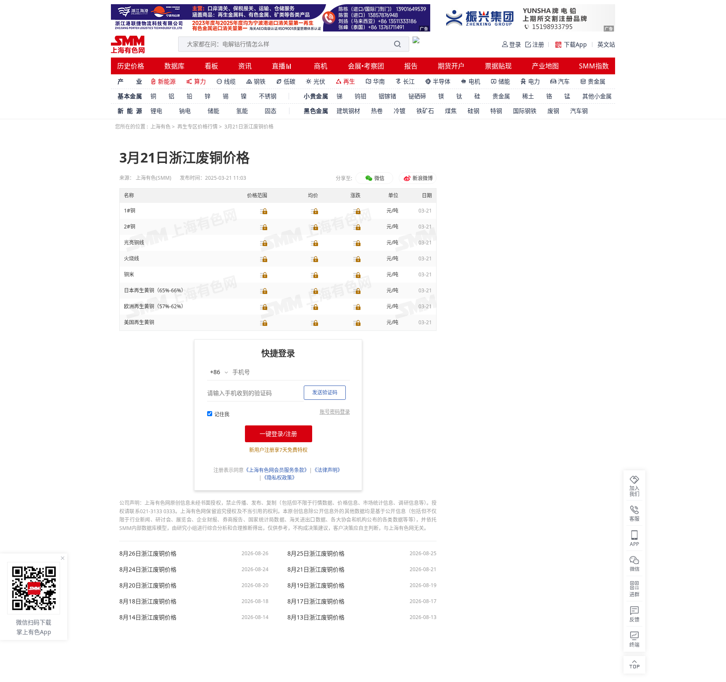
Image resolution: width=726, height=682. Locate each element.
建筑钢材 (348, 111)
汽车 (560, 81)
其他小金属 (597, 96)
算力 (196, 81)
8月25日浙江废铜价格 (316, 553)
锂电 (156, 111)
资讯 (245, 66)
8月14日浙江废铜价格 (147, 617)
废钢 (553, 111)
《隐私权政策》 (279, 477)
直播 (279, 66)
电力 (530, 81)
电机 (470, 81)
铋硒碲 (417, 96)
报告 (411, 66)
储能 (500, 81)
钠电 (185, 111)
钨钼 (360, 96)
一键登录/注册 (278, 434)
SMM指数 (594, 66)
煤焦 (451, 111)
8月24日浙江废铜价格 (147, 569)
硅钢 (473, 111)
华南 (375, 81)
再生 (345, 81)
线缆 (226, 81)
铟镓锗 (387, 96)
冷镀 (399, 111)
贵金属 (592, 81)
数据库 (174, 66)
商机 (320, 66)
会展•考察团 (366, 66)
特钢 (496, 111)
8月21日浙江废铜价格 (316, 569)
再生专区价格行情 (197, 126)
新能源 (163, 81)
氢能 (242, 111)
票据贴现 (498, 66)
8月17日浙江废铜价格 (316, 601)
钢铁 (256, 81)
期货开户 (451, 66)
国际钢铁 (525, 111)
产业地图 (545, 66)
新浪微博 (422, 178)
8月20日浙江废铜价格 (147, 585)
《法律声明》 (327, 470)
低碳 (285, 81)
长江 (405, 81)
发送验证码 (324, 392)
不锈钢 (267, 96)
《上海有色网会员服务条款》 (276, 470)
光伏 (315, 81)
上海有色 (160, 126)
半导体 (437, 81)
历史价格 (130, 66)
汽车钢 (579, 111)
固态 (270, 111)
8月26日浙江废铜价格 (147, 553)
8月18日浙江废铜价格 (147, 601)
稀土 (528, 96)
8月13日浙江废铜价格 (316, 617)
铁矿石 (425, 111)
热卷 (377, 111)
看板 (211, 66)
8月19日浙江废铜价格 (316, 585)
